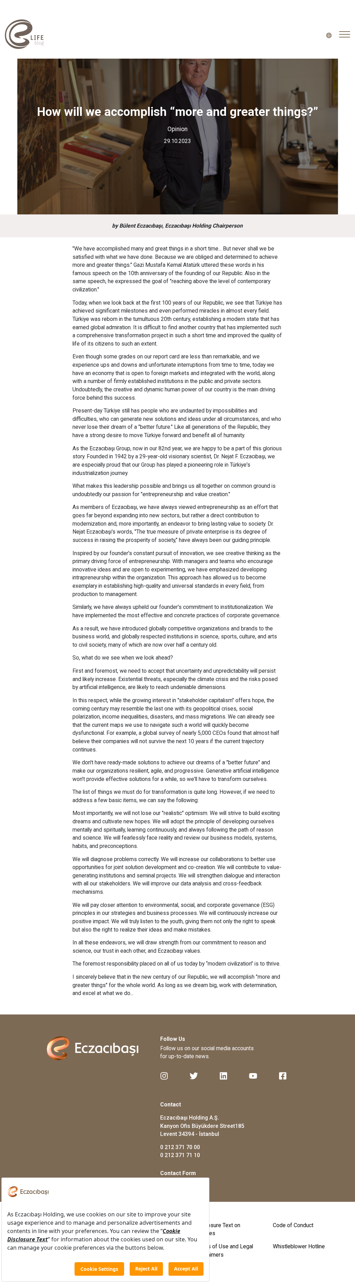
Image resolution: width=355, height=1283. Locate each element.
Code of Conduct (293, 1225)
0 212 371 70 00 (180, 1147)
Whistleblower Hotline (299, 1246)
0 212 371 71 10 (180, 1155)
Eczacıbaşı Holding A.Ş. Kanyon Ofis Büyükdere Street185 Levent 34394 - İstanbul (202, 1125)
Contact (170, 1104)
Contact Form (178, 1173)
